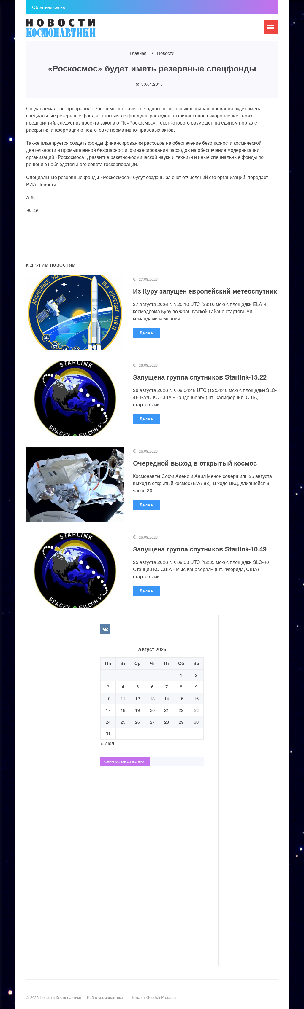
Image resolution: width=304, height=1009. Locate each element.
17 (108, 710)
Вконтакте (105, 629)
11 (123, 698)
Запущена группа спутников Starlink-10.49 (200, 549)
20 (152, 710)
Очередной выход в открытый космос (195, 463)
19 (137, 710)
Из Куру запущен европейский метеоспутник (205, 291)
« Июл (107, 743)
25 (123, 722)
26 (137, 722)
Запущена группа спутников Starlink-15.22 (200, 377)
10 (108, 698)
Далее (146, 333)
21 (166, 710)
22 (181, 710)
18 (123, 710)
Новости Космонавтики (70, 30)
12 (137, 698)
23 (196, 710)
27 (152, 722)
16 (196, 698)
